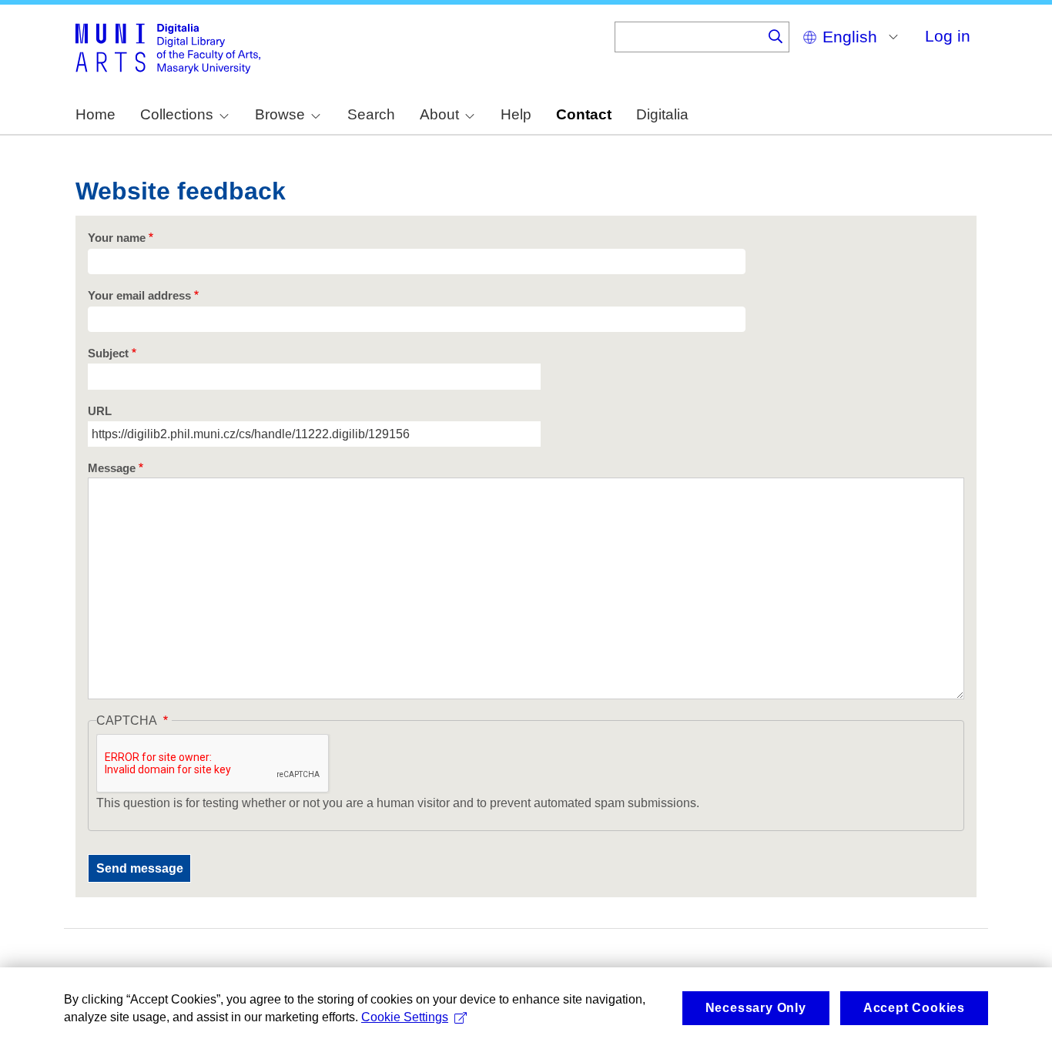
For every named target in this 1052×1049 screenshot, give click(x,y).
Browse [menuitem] (280, 114)
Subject (108, 353)
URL (100, 411)
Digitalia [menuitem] (662, 114)
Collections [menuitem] (176, 114)
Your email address (139, 296)
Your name (117, 238)
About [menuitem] (439, 114)
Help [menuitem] (516, 114)
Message (112, 468)
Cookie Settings (404, 1017)
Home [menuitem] (95, 114)
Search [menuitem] (371, 114)
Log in (947, 36)
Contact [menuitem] (583, 114)
